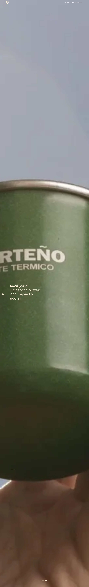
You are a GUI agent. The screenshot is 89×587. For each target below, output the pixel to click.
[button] (46, 581)
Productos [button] (67, 2)
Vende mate (79, 2)
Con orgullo (73, 2)
